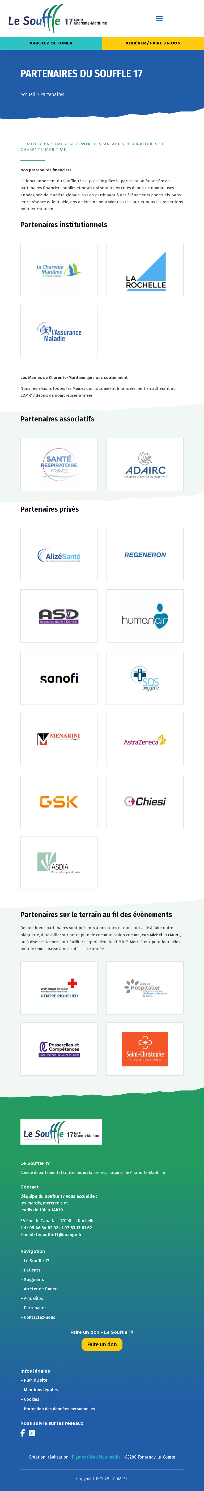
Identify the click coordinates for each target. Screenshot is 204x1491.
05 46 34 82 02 (43, 1227)
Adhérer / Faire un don (153, 43)
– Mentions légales (39, 1389)
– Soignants (32, 1279)
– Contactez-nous (37, 1317)
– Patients (30, 1270)
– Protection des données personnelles (57, 1408)
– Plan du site (33, 1380)
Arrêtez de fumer (51, 43)
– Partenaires (33, 1307)
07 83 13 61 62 (78, 1227)
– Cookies (29, 1399)
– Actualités (31, 1298)
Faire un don (102, 1344)
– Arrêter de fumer (38, 1288)
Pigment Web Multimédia (96, 1457)
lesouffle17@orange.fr (59, 1234)
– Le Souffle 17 (34, 1260)
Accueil (27, 94)
